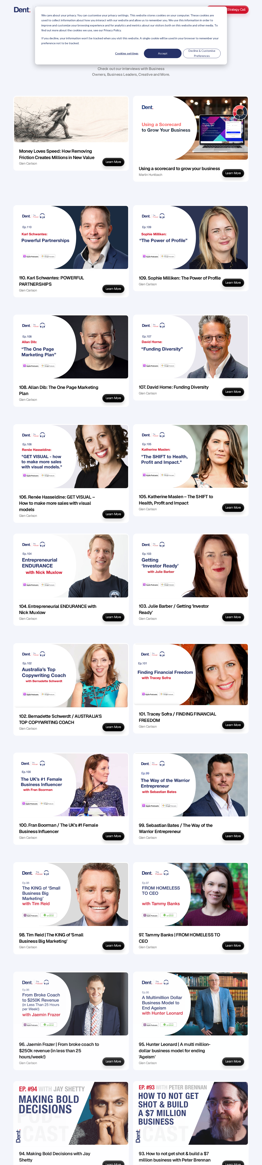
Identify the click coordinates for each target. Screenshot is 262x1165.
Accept (162, 53)
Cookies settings (126, 53)
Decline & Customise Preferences (202, 53)
